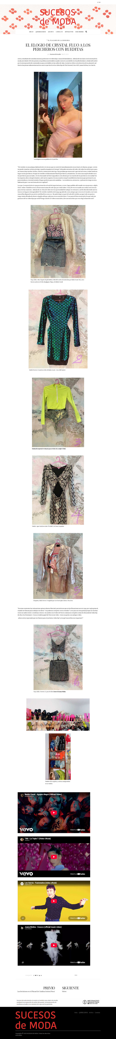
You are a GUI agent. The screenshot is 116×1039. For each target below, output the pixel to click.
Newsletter (69, 32)
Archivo (51, 32)
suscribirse (79, 32)
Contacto (59, 32)
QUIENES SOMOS (41, 32)
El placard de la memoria (59, 40)
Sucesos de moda (55, 54)
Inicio (31, 32)
